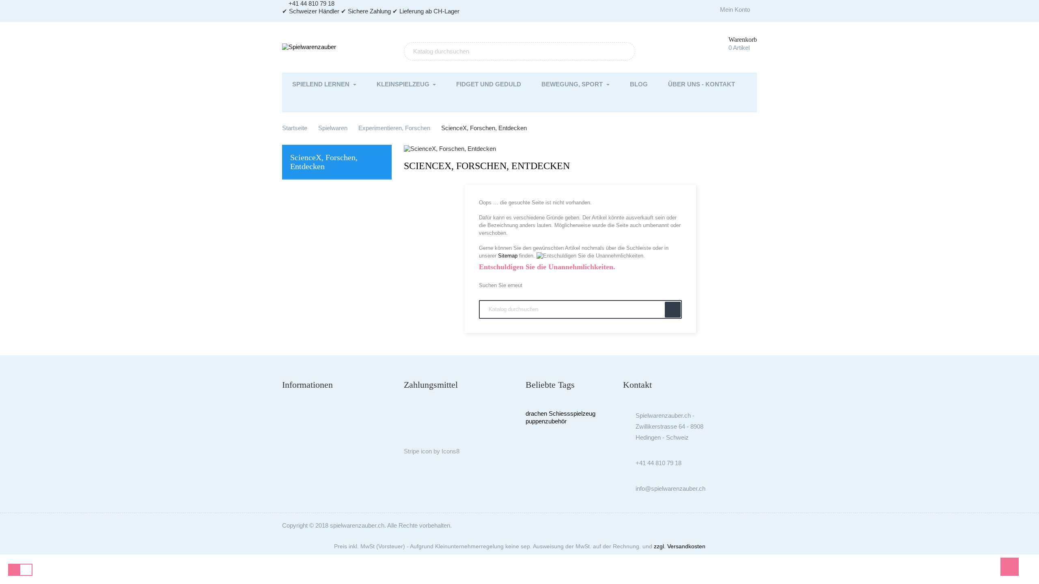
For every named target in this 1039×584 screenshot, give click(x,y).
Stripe (411, 451)
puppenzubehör (546, 421)
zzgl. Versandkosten (679, 546)
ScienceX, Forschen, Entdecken (324, 162)
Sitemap (507, 256)
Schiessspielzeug (572, 413)
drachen (536, 413)
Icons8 (450, 451)
